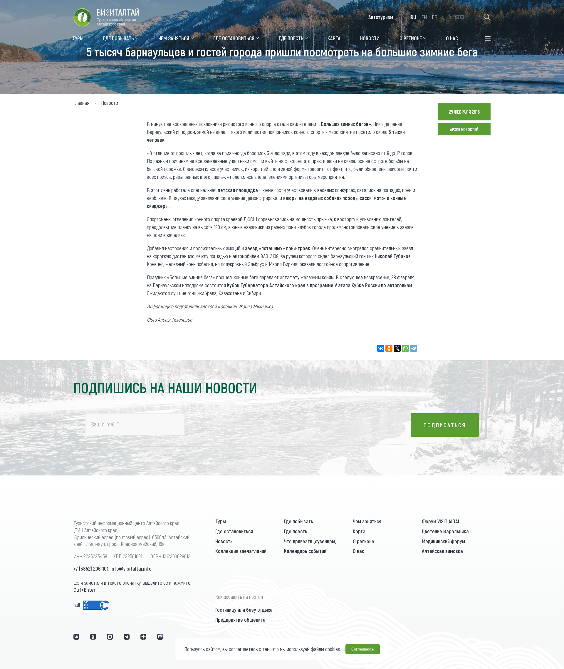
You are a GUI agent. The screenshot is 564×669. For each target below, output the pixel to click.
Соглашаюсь (362, 649)
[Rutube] (160, 637)
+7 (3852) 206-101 (90, 568)
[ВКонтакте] (380, 348)
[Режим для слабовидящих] (459, 17)
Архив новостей (464, 129)
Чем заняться (367, 521)
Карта (359, 531)
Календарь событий (305, 551)
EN (424, 17)
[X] (397, 348)
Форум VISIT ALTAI (440, 521)
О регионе (363, 541)
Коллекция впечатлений (240, 551)
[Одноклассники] (388, 348)
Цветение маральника (445, 531)
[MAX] (110, 637)
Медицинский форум (443, 541)
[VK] (76, 637)
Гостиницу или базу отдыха (244, 609)
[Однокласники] (93, 637)
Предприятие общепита (240, 619)
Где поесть (295, 531)
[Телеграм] (127, 637)
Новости (224, 541)
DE (434, 17)
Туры (220, 521)
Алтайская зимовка (442, 551)
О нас (358, 551)
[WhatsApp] (405, 348)
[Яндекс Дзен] (143, 637)
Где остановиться (234, 531)
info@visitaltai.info (131, 568)
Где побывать (298, 521)
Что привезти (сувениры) (310, 541)
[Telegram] (413, 348)
